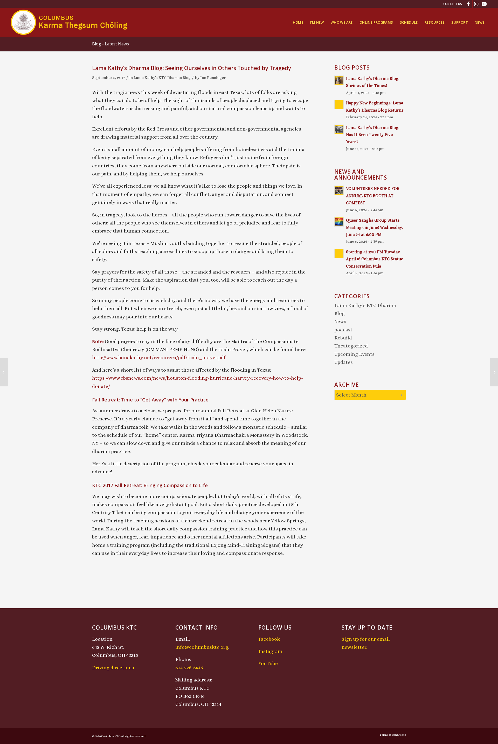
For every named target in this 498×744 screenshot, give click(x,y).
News (340, 321)
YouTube (268, 663)
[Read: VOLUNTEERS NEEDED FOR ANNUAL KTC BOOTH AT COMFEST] (339, 190)
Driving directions (113, 667)
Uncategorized (351, 346)
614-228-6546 (189, 667)
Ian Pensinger (213, 77)
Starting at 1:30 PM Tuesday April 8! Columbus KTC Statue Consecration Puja (374, 259)
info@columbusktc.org (201, 647)
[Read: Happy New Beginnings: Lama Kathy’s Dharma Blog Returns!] (339, 104)
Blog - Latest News (110, 44)
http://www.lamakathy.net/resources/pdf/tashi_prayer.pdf (159, 357)
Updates (343, 362)
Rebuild (343, 337)
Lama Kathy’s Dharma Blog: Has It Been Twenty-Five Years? (372, 134)
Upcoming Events (354, 354)
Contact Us (452, 4)
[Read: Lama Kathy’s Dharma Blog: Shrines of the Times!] (339, 80)
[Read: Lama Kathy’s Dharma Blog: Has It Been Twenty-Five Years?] (339, 129)
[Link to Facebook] (468, 4)
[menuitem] (451, 4)
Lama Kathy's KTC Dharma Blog (162, 77)
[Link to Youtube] (484, 4)
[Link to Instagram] (476, 4)
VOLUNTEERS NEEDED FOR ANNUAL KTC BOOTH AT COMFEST (372, 195)
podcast (343, 329)
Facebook (269, 639)
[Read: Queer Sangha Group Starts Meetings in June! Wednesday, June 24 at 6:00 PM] (339, 222)
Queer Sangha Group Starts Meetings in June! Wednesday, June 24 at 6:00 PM (374, 227)
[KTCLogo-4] (69, 22)
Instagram (270, 651)
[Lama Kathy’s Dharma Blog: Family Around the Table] (4, 372)
